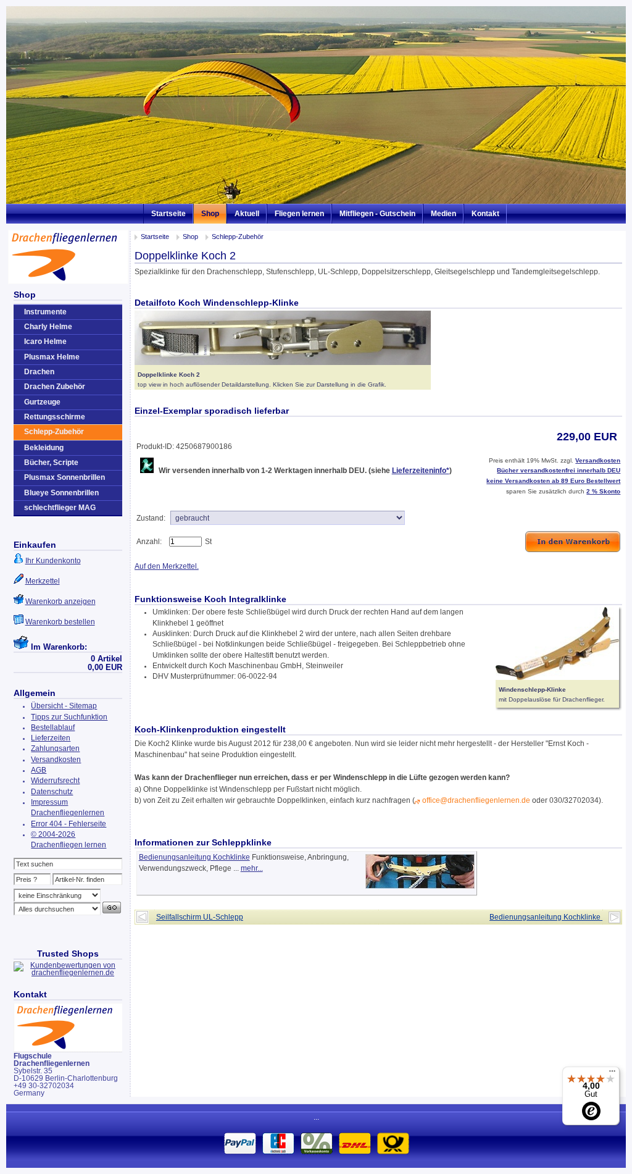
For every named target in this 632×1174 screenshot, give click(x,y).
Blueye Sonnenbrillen (61, 493)
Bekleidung (44, 447)
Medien (443, 213)
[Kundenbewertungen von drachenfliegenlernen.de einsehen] (68, 972)
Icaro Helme (45, 341)
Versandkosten (56, 759)
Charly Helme (48, 326)
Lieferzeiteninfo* (420, 470)
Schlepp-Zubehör (238, 236)
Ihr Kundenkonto (53, 560)
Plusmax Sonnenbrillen (64, 477)
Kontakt (485, 213)
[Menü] (612, 1074)
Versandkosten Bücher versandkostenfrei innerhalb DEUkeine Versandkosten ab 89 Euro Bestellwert (553, 470)
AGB (38, 770)
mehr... (252, 868)
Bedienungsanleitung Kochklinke (194, 857)
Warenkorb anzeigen (60, 601)
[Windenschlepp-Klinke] (557, 677)
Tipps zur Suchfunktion (69, 717)
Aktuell (247, 213)
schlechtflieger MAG (60, 507)
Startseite (168, 213)
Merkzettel (42, 581)
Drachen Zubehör (54, 386)
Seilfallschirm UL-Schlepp (199, 917)
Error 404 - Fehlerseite (68, 824)
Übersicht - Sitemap (64, 706)
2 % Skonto (603, 491)
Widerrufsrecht (55, 780)
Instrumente (45, 312)
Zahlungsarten (55, 748)
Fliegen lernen (299, 213)
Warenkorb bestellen (60, 622)
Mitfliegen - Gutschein (377, 213)
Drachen (39, 371)
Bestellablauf (53, 727)
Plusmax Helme (52, 357)
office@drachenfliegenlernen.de (476, 800)
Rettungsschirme (54, 417)
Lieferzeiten (50, 738)
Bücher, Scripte (51, 462)
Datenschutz (52, 791)
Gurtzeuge (42, 402)
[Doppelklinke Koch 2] (283, 362)
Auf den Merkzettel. (167, 566)
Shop (210, 213)
